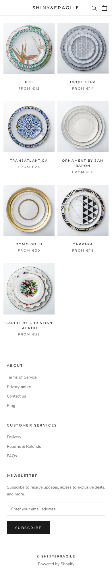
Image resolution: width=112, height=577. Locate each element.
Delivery (14, 437)
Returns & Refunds (24, 446)
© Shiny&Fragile (56, 556)
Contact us (16, 396)
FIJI (29, 82)
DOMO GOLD (29, 244)
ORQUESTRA (83, 82)
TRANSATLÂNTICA (29, 161)
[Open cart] (104, 8)
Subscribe (28, 528)
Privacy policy (19, 386)
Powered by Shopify (56, 564)
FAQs (12, 456)
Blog (11, 405)
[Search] (94, 7)
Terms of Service (21, 377)
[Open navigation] (8, 8)
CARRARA (83, 244)
